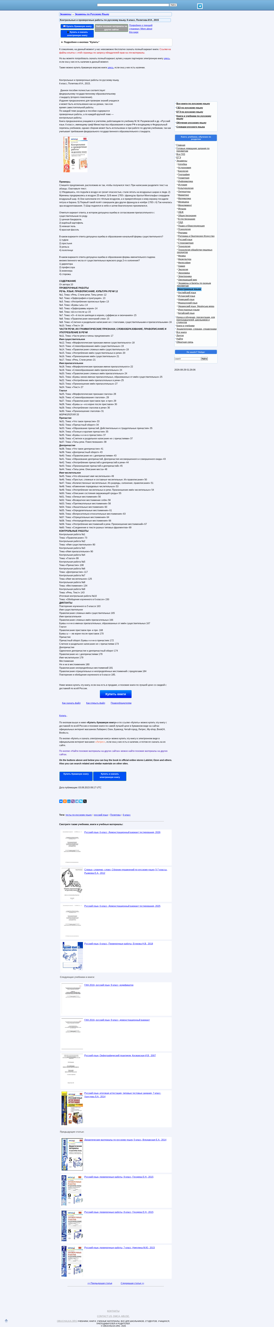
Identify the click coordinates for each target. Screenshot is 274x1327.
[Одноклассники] (65, 801)
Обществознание (187, 215)
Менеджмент (185, 205)
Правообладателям (121, 703)
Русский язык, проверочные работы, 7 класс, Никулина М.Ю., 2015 (119, 1247)
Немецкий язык (186, 299)
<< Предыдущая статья (99, 1283)
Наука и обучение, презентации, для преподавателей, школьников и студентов (195, 320)
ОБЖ (181, 212)
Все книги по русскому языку (193, 103)
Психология (184, 229)
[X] (85, 801)
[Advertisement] (145, 96)
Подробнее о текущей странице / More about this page (140, 28)
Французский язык (187, 303)
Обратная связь (184, 342)
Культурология (186, 188)
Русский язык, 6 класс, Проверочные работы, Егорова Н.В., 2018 (118, 943)
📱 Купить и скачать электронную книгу (77, 34)
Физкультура (184, 259)
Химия (181, 266)
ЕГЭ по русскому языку (189, 112)
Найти (179, 339)
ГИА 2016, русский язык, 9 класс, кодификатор (108, 985)
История (182, 185)
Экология (183, 269)
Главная (180, 145)
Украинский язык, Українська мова (196, 306)
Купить (62, 715)
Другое (180, 335)
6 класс (127, 815)
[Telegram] (77, 801)
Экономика (184, 273)
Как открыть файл (95, 703)
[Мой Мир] (69, 801)
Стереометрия (186, 243)
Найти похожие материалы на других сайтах (111, 28)
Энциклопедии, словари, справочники (196, 329)
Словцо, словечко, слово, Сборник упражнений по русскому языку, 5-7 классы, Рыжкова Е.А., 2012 (125, 871)
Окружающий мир (187, 280)
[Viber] (73, 801)
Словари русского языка (190, 127)
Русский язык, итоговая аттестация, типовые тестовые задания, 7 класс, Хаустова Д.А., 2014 (122, 1095)
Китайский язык (186, 313)
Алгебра (182, 164)
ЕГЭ (178, 157)
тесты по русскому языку (79, 815)
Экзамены (181, 161)
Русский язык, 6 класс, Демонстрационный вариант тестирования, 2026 (122, 832)
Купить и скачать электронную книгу (110, 775)
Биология (183, 171)
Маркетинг (183, 195)
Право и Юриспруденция (191, 226)
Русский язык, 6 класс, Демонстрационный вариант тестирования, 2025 (122, 906)
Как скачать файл (71, 703)
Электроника (185, 276)
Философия (184, 262)
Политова (115, 815)
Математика (184, 198)
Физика (182, 256)
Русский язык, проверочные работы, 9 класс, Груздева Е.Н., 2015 (118, 1177)
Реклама (182, 232)
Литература (184, 191)
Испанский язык (186, 296)
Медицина (183, 202)
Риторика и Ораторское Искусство (196, 236)
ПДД (180, 222)
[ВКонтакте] (61, 801)
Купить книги (115, 694)
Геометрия (183, 178)
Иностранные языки (189, 310)
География (184, 174)
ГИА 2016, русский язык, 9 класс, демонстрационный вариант (117, 1020)
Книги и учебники (185, 325)
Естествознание (186, 219)
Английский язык (187, 292)
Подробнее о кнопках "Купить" (81, 42)
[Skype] (81, 801)
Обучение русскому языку (191, 123)
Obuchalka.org (67, 1321)
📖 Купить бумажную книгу (77, 26)
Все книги (181, 332)
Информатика (185, 181)
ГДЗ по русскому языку (189, 108)
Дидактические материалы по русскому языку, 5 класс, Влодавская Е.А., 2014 (125, 1140)
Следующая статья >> (132, 1283)
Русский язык (185, 239)
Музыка (182, 209)
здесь (167, 58)
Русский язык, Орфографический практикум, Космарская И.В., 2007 (120, 1055)
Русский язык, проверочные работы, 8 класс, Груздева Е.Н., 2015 (118, 1212)
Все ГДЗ (180, 154)
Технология (184, 246)
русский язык (101, 815)
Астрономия (184, 167)
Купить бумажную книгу (76, 774)
